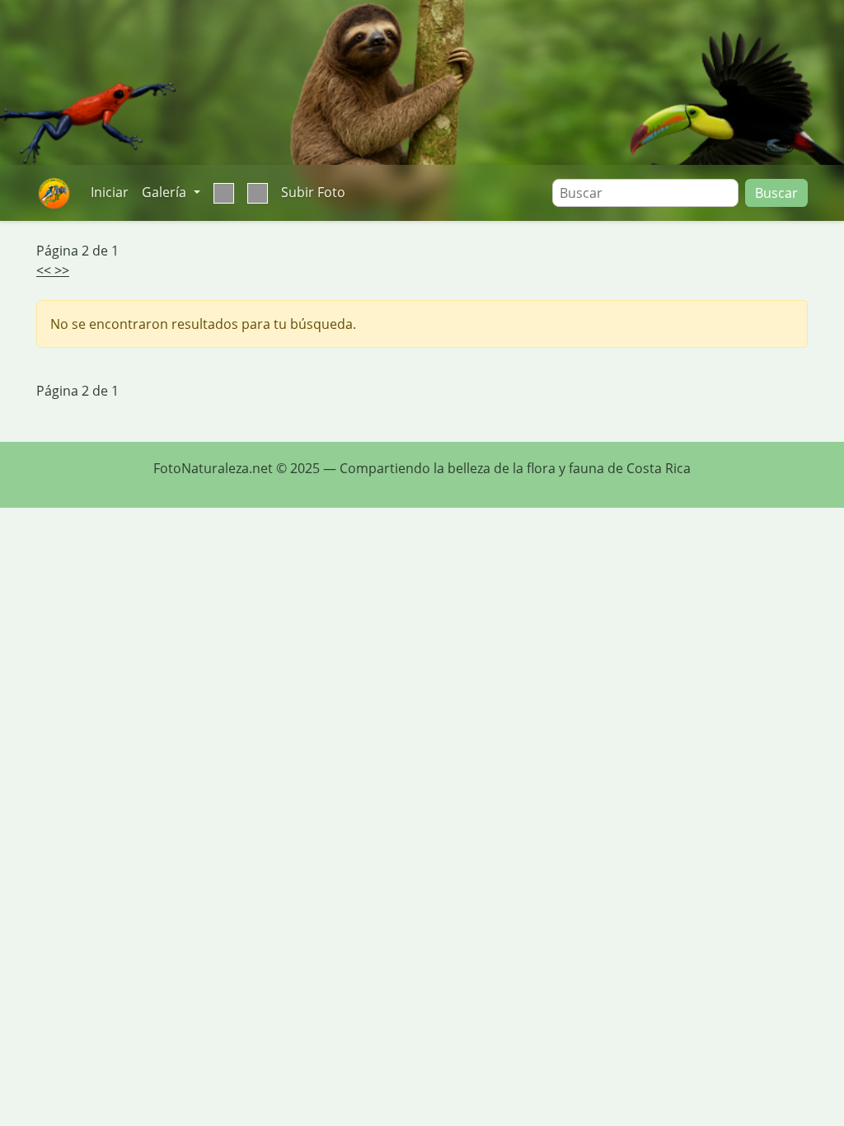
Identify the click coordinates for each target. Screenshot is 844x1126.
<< (45, 270)
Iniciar (110, 192)
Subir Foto (313, 192)
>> (61, 270)
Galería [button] (166, 192)
